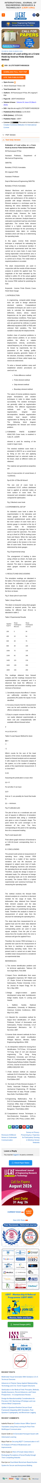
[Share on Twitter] (17, 1127)
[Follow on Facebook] (34, 15)
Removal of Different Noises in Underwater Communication (9, 1137)
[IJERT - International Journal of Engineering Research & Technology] (20, 16)
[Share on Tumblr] (31, 1127)
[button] (3, 15)
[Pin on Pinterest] (24, 1127)
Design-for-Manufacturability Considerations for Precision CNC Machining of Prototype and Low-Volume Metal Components (18, 1401)
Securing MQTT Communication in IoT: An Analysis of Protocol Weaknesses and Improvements (20, 1444)
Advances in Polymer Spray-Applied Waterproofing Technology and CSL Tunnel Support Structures (19, 1384)
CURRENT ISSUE (14, 1212)
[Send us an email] (37, 15)
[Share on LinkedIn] (27, 1127)
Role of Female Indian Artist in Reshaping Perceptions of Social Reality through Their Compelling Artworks (18, 1454)
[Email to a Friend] (20, 1127)
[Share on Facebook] (13, 1127)
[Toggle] (3, 135)
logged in (16, 1155)
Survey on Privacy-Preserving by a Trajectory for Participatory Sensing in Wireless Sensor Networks (30, 1137)
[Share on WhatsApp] (9, 1127)
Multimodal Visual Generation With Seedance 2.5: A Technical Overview (19, 1378)
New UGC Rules (19, 1220)
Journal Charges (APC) (22, 1324)
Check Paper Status (21, 1163)
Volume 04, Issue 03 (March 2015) (12, 51)
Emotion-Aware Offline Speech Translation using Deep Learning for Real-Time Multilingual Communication (18, 1426)
